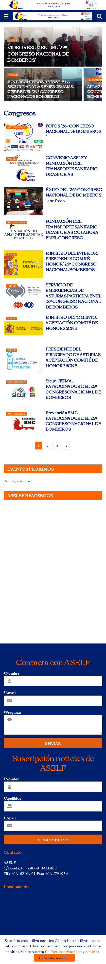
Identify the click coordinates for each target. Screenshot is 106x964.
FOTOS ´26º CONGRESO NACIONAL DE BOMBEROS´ (73, 131)
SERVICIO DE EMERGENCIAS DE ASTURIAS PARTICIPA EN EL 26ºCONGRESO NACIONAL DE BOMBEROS (73, 295)
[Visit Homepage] (53, 5)
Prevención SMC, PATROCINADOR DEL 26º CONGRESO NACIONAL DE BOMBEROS (73, 421)
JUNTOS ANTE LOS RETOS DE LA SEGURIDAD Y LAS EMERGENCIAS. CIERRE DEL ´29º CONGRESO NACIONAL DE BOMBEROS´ (40, 88)
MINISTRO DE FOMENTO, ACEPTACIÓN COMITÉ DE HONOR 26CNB (72, 322)
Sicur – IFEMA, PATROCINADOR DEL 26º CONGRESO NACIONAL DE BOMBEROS (73, 389)
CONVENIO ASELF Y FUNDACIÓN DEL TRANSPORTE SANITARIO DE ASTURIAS (72, 166)
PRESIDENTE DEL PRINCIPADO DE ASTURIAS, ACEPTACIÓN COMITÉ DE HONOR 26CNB (74, 357)
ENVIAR (53, 743)
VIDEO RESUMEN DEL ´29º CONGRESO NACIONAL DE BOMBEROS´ (38, 53)
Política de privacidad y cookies (72, 951)
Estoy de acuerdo (54, 958)
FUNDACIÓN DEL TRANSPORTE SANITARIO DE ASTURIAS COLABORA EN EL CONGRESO (72, 229)
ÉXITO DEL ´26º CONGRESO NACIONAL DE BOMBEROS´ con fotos (74, 195)
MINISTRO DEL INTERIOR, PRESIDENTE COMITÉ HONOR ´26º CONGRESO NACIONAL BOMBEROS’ (72, 261)
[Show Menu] (6, 16)
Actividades (16, 127)
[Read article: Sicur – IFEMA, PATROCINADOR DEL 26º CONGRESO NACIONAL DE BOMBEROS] (23, 392)
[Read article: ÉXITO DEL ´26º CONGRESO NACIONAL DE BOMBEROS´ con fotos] (23, 201)
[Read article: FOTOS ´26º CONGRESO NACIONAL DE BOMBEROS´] (23, 137)
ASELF (13, 40)
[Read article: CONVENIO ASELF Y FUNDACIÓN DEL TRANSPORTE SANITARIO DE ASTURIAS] (23, 169)
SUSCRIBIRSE (53, 839)
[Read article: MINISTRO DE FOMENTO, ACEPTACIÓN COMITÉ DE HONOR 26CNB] (23, 328)
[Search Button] (99, 16)
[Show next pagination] (66, 446)
